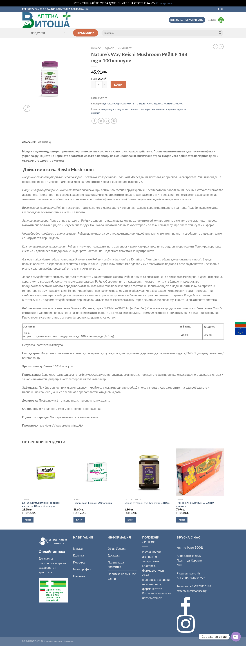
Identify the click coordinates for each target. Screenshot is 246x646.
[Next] (223, 488)
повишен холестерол (140, 109)
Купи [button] (28, 520)
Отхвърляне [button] (164, 3)
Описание (29, 142)
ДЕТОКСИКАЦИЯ (112, 103)
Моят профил (82, 569)
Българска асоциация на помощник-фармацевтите (156, 584)
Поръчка (79, 562)
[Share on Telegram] (114, 121)
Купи (118, 84)
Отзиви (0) (44, 142)
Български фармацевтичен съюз (153, 570)
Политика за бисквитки (116, 565)
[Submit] (220, 33)
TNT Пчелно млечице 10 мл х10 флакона (195, 504)
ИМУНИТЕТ (125, 48)
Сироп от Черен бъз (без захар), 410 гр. (147, 502)
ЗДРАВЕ (109, 48)
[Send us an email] (222, 9)
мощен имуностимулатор (114, 109)
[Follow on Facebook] (219, 9)
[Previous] (22, 488)
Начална (79, 576)
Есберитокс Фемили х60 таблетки (93, 502)
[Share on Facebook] (94, 121)
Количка (78, 555)
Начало (96, 48)
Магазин (78, 548)
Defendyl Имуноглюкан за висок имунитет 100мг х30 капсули (40, 504)
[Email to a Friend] (107, 121)
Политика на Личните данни (122, 576)
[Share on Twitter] (101, 121)
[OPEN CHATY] (236, 637)
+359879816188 (200, 586)
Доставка (114, 555)
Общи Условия (117, 548)
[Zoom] (26, 108)
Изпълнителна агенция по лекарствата (152, 556)
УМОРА (178, 103)
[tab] (29, 142)
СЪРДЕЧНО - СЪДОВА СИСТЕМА (155, 103)
